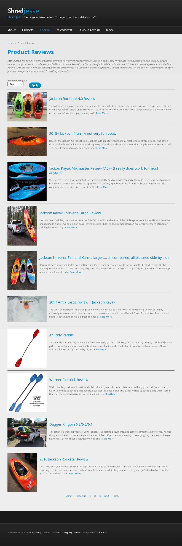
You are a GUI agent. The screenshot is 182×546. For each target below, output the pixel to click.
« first (69, 496)
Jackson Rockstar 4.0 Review (72, 98)
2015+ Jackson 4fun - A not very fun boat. (82, 133)
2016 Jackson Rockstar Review (64, 459)
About (11, 30)
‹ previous (80, 496)
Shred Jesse (15, 17)
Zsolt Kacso (101, 532)
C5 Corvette (65, 30)
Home (10, 43)
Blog (109, 30)
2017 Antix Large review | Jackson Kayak (82, 302)
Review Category (17, 80)
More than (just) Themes (68, 532)
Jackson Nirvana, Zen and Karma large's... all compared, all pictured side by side (104, 257)
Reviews (45, 30)
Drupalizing (35, 532)
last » (117, 496)
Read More (102, 113)
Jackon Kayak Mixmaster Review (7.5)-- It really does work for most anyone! (103, 170)
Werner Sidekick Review (68, 379)
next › (107, 496)
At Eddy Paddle (61, 335)
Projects (28, 30)
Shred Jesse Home (24, 11)
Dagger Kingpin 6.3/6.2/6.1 (71, 424)
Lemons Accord (89, 30)
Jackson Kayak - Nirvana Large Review (70, 213)
